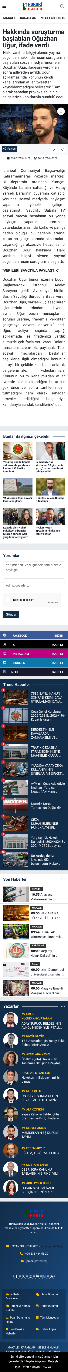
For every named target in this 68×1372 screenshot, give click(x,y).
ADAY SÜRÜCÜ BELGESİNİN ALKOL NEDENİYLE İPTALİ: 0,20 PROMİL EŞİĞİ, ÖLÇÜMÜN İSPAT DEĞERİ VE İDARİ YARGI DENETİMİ (42, 1026)
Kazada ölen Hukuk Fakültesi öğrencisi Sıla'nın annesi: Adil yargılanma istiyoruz (15, 532)
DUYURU (36, 889)
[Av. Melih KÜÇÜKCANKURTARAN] (10, 1019)
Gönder (11, 614)
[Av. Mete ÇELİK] (10, 1095)
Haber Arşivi (48, 1329)
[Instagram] (30, 1276)
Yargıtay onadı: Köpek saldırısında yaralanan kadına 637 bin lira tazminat (16, 466)
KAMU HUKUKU (16, 1351)
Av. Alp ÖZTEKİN (33, 1109)
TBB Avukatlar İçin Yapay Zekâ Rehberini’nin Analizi (43, 1043)
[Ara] (62, 6)
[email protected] (51, 1246)
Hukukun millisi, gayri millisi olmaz (41, 1079)
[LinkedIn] (37, 1276)
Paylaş (11, 148)
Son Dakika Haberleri (15, 1331)
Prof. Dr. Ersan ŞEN (36, 1072)
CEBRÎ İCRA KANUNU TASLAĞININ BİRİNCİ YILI (40, 1171)
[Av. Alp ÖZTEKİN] (10, 1114)
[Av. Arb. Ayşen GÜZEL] (10, 1187)
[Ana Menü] (4, 6)
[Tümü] (63, 879)
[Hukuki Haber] (32, 6)
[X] (23, 1276)
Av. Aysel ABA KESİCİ (36, 1054)
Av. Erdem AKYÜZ (33, 1148)
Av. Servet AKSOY (34, 1128)
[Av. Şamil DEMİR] (10, 1040)
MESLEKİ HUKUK (53, 18)
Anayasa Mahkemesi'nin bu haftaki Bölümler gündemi (43, 897)
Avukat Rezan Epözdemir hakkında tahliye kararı (48, 531)
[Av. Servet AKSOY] (10, 1132)
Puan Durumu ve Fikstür (18, 1319)
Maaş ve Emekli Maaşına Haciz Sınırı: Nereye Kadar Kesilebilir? (46, 991)
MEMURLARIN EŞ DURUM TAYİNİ (40, 1135)
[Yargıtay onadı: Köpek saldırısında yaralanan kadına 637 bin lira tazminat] (17, 450)
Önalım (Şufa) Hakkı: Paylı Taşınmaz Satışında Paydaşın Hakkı (42, 1061)
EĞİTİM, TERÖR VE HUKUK (41, 1153)
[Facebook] (16, 1276)
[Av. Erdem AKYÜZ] (10, 1150)
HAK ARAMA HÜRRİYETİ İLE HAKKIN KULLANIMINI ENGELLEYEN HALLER (47, 916)
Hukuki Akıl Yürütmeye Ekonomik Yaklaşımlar (45, 934)
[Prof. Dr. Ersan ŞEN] (10, 1077)
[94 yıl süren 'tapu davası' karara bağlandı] (17, 486)
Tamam (47, 1367)
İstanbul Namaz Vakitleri (18, 1308)
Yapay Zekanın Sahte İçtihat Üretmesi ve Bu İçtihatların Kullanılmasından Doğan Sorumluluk (41, 1116)
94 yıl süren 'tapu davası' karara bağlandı (17, 499)
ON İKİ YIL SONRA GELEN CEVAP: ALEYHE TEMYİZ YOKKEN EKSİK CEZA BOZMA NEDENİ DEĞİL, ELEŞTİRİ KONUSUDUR (43, 1098)
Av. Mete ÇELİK (32, 1091)
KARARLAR (28, 18)
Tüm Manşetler (49, 1317)
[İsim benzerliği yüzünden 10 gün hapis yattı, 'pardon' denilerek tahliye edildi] (50, 450)
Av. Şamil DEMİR (33, 1036)
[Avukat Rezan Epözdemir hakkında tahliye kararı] (50, 516)
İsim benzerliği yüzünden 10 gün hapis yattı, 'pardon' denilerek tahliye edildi (49, 466)
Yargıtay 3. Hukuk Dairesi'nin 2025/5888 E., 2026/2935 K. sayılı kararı (44, 953)
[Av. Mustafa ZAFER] (10, 1169)
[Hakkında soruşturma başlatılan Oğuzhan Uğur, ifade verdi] (34, 124)
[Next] (44, 1276)
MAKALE (9, 18)
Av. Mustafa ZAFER (35, 1164)
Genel (35, 964)
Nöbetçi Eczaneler (13, 1296)
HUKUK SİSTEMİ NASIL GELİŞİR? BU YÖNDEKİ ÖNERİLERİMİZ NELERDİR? (41, 1190)
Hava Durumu (49, 1294)
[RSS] (51, 1276)
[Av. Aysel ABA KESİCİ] (10, 1058)
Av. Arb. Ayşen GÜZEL (36, 1183)
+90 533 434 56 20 (36, 1253)
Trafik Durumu (49, 1306)
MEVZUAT (53, 1351)
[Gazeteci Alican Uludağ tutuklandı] (50, 486)
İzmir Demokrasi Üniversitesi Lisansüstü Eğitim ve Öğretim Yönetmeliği (47, 972)
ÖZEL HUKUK (36, 1351)
